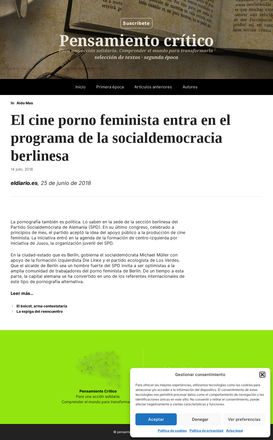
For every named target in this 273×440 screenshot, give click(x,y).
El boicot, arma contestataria (42, 306)
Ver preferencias (244, 419)
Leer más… (22, 293)
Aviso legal (234, 431)
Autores (190, 86)
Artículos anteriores (153, 86)
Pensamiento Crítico (98, 391)
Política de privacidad (206, 431)
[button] (262, 374)
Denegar (200, 419)
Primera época (110, 86)
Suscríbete (136, 23)
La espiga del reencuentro (40, 311)
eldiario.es (24, 183)
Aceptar (156, 419)
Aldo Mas (25, 103)
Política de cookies (172, 431)
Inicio (80, 86)
